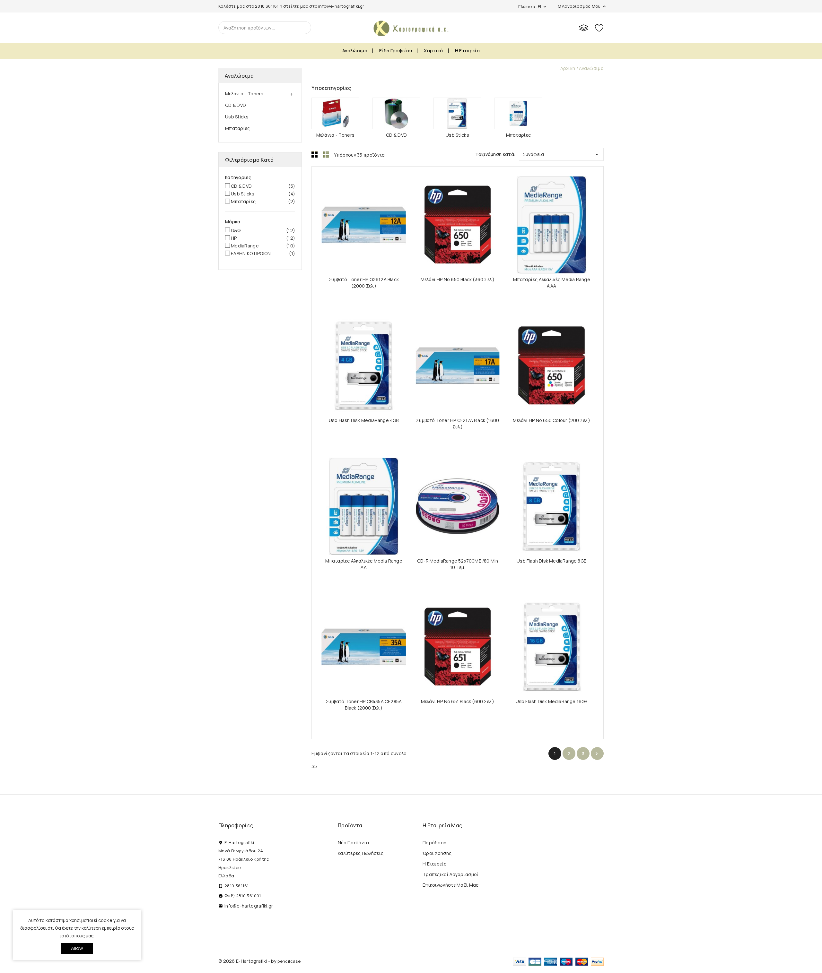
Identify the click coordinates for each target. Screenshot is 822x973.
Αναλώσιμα (354, 50)
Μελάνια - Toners (244, 93)
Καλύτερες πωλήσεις (360, 853)
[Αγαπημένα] (599, 27)
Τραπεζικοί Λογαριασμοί (451, 874)
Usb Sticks (237, 117)
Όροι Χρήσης (437, 853)
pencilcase (289, 961)
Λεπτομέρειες (345, 222)
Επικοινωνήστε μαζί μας (451, 885)
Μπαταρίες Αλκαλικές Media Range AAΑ (551, 282)
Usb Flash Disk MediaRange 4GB (364, 420)
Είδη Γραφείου (395, 50)
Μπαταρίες (237, 128)
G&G (263, 230)
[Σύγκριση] (583, 27)
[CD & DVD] (396, 113)
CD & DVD (235, 105)
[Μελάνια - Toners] (335, 113)
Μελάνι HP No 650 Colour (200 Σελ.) (551, 420)
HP (263, 238)
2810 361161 (266, 6)
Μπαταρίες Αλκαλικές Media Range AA (363, 564)
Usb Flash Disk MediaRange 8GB (551, 561)
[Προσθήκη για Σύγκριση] (369, 222)
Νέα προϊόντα (353, 843)
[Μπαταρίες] (518, 113)
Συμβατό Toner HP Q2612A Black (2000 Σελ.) (363, 282)
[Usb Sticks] (457, 113)
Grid (314, 154)
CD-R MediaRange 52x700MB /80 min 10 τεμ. (457, 564)
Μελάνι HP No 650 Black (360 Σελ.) (458, 279)
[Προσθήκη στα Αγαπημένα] (382, 222)
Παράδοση (434, 843)
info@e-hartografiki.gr (341, 6)
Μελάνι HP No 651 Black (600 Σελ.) (457, 701)
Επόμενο (596, 754)
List (326, 154)
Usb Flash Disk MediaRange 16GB (552, 701)
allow (77, 948)
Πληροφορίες (235, 825)
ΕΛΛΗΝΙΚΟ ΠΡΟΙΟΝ (263, 253)
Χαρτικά (433, 50)
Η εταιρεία (467, 50)
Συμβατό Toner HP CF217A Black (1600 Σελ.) (457, 423)
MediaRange (263, 246)
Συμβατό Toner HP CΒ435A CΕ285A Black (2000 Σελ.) (364, 704)
